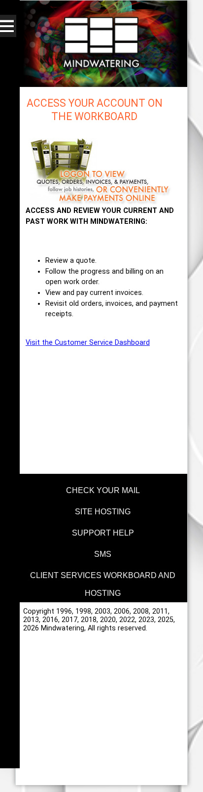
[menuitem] (101, 489)
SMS (102, 554)
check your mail (103, 490)
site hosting (103, 511)
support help (103, 533)
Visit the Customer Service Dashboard (88, 342)
